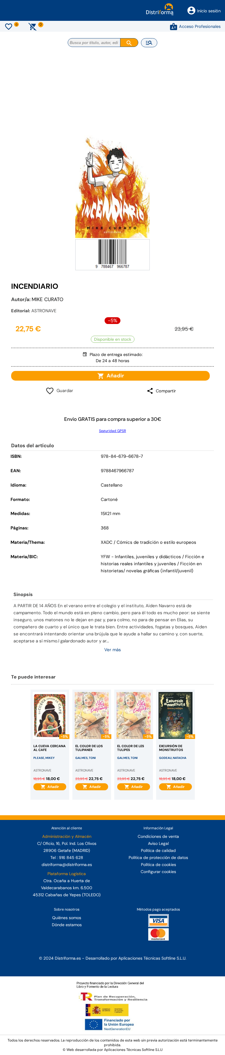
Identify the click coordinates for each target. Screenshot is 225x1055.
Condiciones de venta (158, 836)
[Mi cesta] (32, 26)
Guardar (63, 391)
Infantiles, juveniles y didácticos (148, 557)
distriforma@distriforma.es (67, 864)
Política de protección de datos (158, 857)
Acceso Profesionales (200, 26)
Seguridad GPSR (112, 430)
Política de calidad (158, 850)
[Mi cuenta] (173, 26)
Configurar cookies (158, 871)
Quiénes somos (66, 917)
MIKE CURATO (47, 299)
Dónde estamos (67, 924)
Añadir (114, 375)
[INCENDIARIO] (112, 186)
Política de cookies (158, 864)
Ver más (112, 650)
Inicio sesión (209, 10)
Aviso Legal (158, 843)
